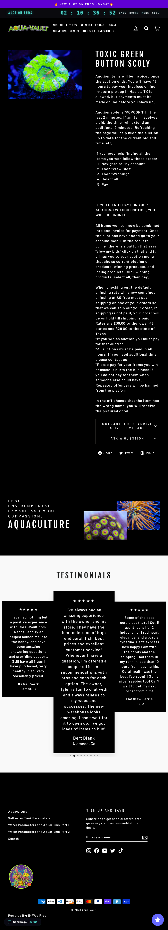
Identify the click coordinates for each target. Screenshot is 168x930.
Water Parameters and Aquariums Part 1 (38, 825)
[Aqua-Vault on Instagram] (88, 850)
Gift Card (89, 31)
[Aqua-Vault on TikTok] (120, 850)
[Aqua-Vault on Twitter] (112, 850)
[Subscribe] (145, 837)
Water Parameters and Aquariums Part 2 (39, 831)
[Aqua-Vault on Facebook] (96, 850)
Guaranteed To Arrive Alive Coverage (127, 426)
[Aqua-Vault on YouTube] (104, 850)
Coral (112, 25)
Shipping (86, 25)
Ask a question (127, 438)
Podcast (100, 25)
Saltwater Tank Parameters (29, 818)
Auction (58, 25)
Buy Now (72, 25)
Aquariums (60, 31)
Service (75, 31)
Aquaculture (17, 811)
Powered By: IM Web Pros (27, 915)
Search (13, 838)
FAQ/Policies (106, 31)
